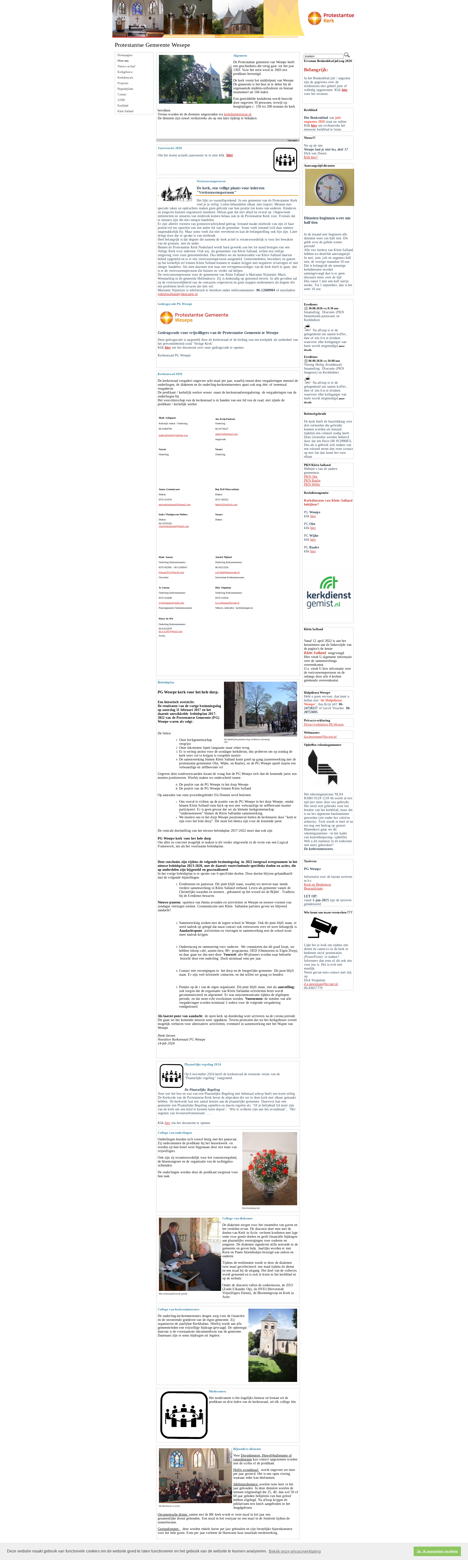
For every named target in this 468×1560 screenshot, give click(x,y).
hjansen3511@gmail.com (171, 572)
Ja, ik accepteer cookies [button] (437, 1551)
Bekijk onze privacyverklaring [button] (295, 1551)
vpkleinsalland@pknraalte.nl (178, 294)
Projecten (122, 83)
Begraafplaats (125, 89)
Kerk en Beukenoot (317, 884)
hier (229, 155)
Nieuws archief (126, 66)
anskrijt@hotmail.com (226, 434)
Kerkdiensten (125, 77)
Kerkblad (122, 105)
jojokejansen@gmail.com (171, 602)
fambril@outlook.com (226, 504)
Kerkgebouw (125, 72)
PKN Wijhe (312, 484)
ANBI (121, 100)
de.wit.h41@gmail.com (170, 631)
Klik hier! (311, 157)
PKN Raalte (312, 480)
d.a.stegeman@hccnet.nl (227, 602)
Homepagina (124, 55)
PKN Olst (311, 476)
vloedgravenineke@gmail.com (174, 526)
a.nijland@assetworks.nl (227, 572)
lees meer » (293, 140)
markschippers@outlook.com (173, 435)
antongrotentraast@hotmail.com (175, 504)
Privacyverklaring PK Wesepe (324, 724)
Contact (122, 94)
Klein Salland (125, 111)
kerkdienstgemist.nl (238, 114)
